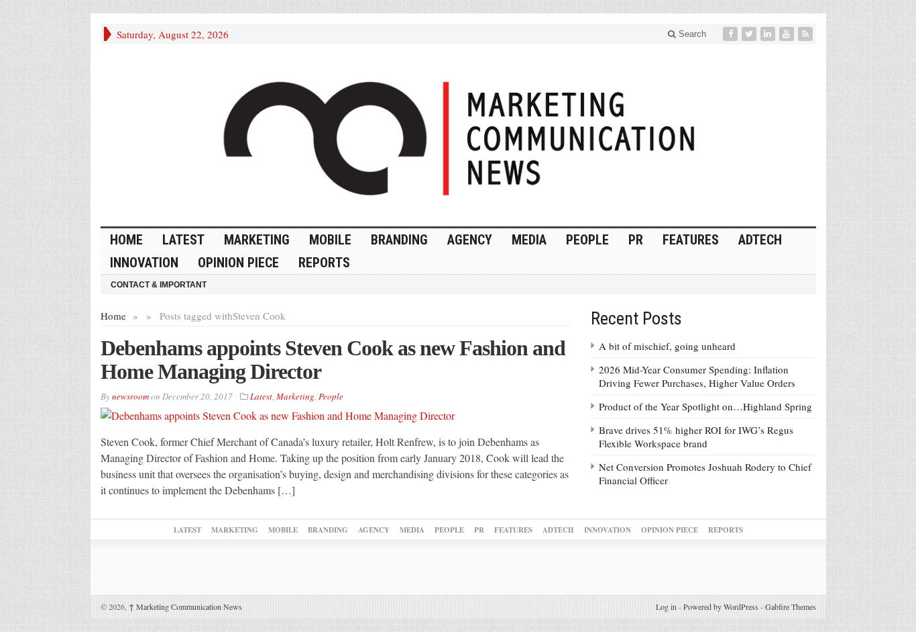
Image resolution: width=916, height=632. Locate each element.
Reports (324, 263)
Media (529, 240)
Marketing (257, 240)
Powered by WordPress (720, 606)
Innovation (144, 263)
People (587, 240)
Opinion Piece (238, 263)
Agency (469, 240)
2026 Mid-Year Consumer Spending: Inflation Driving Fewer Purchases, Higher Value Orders (697, 376)
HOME (126, 240)
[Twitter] (750, 34)
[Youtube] (788, 34)
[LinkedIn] (769, 34)
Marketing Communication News (185, 606)
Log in (666, 606)
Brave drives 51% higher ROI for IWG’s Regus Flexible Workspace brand (696, 436)
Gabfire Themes (790, 606)
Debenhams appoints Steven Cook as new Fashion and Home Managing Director (333, 359)
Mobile (330, 240)
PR (635, 240)
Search (691, 34)
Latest (183, 240)
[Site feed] (806, 34)
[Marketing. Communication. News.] (458, 135)
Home (113, 315)
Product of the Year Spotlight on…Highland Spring (705, 406)
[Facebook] (731, 34)
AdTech (760, 240)
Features (691, 240)
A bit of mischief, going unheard (667, 346)
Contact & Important (159, 284)
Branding (399, 240)
